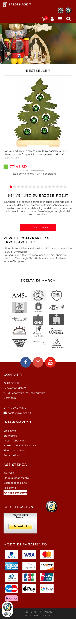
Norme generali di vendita (20, 445)
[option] (38, 128)
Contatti (13, 375)
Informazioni (18, 422)
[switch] (7, 614)
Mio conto (10, 487)
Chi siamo (10, 430)
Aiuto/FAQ (10, 473)
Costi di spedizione (15, 482)
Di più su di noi (38, 227)
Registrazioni (12, 455)
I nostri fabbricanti (15, 440)
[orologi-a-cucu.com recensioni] (20, 524)
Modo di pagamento (16, 477)
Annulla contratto (15, 492)
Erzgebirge (10, 435)
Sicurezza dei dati (14, 450)
